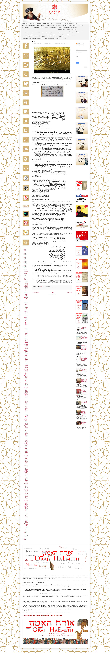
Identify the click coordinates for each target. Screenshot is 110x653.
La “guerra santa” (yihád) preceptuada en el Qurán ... (26, 384)
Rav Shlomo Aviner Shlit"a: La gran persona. (26, 521)
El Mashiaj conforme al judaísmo (64, 36)
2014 (24, 265)
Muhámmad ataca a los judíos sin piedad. (26, 457)
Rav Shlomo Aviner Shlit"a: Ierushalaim (26, 299)
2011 (24, 536)
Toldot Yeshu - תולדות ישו (71, 34)
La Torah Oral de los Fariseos (37, 27)
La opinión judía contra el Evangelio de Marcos (74, 31)
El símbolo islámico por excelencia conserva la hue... (26, 372)
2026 (24, 249)
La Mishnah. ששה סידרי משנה (26, 303)
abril (25, 531)
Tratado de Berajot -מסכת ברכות (26, 312)
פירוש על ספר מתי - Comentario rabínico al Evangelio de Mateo (53, 31)
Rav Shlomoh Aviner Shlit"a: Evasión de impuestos (26, 526)
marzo (25, 532)
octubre (25, 273)
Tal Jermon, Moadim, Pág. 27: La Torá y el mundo (26, 284)
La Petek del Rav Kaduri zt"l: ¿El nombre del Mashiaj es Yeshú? (84, 328)
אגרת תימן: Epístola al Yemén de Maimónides (29, 36)
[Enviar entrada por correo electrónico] (43, 286)
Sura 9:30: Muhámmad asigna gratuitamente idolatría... (26, 451)
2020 (24, 257)
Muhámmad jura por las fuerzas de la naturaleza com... (26, 390)
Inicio (53, 292)
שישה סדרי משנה (26, 315)
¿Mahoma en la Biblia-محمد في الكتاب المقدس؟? (76, 25)
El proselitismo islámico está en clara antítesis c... (26, 402)
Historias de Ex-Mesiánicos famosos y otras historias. (48, 36)
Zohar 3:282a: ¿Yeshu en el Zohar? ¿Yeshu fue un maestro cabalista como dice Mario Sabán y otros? (81, 370)
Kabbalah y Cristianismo (62, 25)
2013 (24, 266)
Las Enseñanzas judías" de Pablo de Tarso (70, 23)
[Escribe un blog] (46, 286)
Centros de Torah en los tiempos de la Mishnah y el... (26, 324)
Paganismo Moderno (40, 25)
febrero (25, 533)
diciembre (26, 269)
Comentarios (79, 45)
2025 (24, 250)
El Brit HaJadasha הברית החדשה (51, 25)
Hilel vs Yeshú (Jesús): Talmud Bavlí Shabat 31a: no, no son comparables (84, 423)
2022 (24, 254)
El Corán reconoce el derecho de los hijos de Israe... (26, 353)
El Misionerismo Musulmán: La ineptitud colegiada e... (26, 515)
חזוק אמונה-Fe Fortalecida (26, 34)
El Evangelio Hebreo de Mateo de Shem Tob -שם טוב (67, 29)
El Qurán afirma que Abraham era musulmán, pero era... (26, 409)
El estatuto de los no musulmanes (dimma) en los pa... (26, 378)
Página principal (24, 23)
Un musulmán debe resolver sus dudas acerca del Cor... (26, 334)
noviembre (26, 271)
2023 (24, 253)
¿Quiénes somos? (32, 23)
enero (25, 535)
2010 (24, 538)
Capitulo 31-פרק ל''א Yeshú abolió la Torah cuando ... (26, 294)
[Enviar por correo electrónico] (45, 286)
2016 (24, 262)
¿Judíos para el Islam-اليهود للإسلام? (50, 27)
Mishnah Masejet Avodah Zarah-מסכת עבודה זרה (26, 308)
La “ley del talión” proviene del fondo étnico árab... (26, 508)
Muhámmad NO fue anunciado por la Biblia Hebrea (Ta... (26, 503)
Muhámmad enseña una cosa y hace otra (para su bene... (26, 491)
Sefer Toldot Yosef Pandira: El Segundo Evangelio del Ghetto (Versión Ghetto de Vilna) (84, 338)
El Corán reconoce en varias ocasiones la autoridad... (26, 366)
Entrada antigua (69, 292)
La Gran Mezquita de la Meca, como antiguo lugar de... (26, 422)
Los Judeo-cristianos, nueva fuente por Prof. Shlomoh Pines (42, 34)
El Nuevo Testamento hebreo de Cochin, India (52, 38)
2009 (24, 539)
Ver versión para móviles (52, 294)
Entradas (78, 43)
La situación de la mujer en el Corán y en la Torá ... (26, 462)
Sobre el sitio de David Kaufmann (26, 319)
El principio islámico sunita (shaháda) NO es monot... (26, 395)
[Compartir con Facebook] (48, 286)
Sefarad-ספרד (64, 38)
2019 (24, 258)
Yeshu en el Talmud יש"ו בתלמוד (59, 34)
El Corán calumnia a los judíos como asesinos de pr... (26, 446)
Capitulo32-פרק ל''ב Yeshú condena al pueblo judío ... (26, 288)
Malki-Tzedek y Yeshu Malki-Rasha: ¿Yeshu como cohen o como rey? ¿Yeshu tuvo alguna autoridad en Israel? (81, 413)
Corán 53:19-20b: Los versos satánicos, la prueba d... (26, 428)
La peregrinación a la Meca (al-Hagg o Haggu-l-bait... (26, 416)
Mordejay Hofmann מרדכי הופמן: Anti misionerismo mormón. (32, 38)
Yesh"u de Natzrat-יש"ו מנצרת (56, 23)
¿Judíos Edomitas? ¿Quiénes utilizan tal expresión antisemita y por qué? (84, 403)
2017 (24, 261)
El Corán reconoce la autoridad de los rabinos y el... (26, 359)
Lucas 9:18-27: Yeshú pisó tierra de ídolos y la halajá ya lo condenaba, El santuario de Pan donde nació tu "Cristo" (81, 348)
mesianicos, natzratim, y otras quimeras (28, 25)
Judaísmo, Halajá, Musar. (26, 27)
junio (25, 279)
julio (25, 278)
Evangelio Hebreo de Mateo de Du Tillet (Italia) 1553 (31, 31)
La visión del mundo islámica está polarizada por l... (26, 473)
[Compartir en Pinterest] (49, 286)
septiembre (26, 274)
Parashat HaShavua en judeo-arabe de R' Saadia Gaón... (67, 27)
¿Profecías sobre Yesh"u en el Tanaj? (42, 23)
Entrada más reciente (35, 292)
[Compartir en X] (47, 286)
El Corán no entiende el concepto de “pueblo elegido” (26, 468)
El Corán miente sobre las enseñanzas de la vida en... (26, 440)
